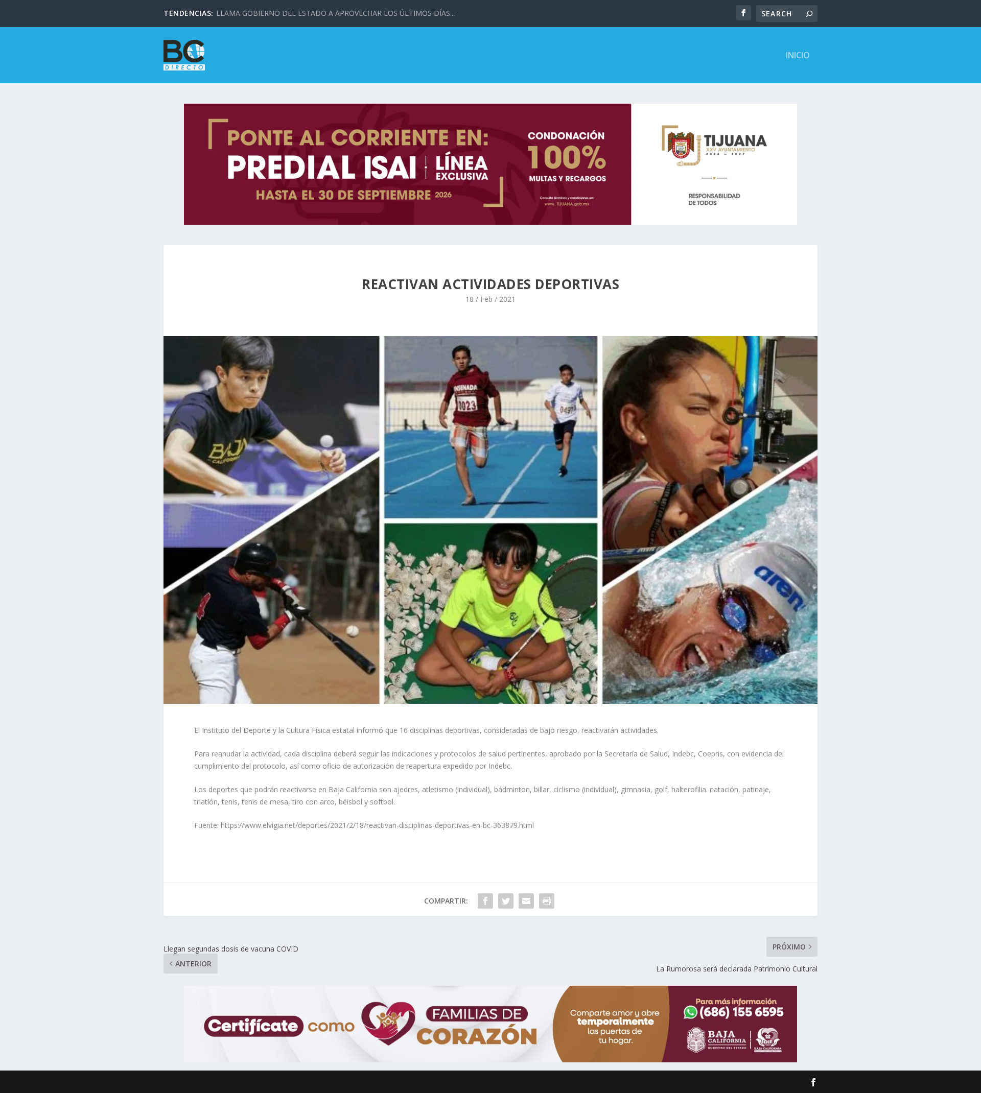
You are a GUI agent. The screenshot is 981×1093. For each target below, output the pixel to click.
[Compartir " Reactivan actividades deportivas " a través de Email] (526, 901)
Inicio (798, 56)
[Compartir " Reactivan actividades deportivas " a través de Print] (546, 901)
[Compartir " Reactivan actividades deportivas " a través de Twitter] (506, 901)
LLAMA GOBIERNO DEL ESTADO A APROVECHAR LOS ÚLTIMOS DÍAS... (335, 13)
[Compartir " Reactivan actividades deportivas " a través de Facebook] (485, 901)
